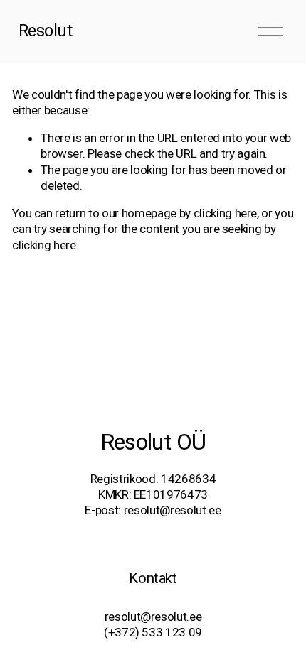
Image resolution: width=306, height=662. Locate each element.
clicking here (226, 213)
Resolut (46, 30)
